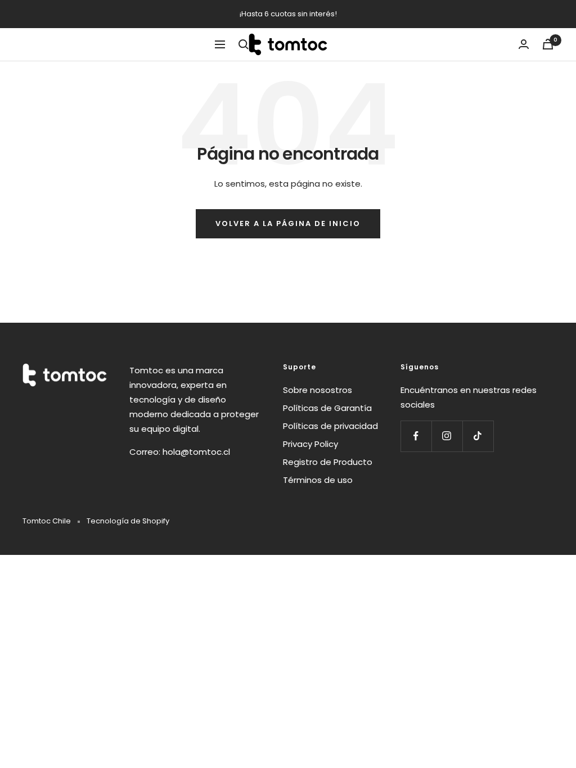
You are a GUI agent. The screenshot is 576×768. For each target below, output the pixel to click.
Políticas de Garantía (327, 408)
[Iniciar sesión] (524, 44)
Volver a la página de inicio (288, 223)
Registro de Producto (327, 462)
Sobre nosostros (317, 390)
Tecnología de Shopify (128, 521)
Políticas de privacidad (330, 426)
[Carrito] (548, 44)
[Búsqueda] (243, 44)
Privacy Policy (310, 444)
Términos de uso (318, 480)
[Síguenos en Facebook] (415, 436)
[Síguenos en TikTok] (477, 436)
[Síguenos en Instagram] (446, 436)
